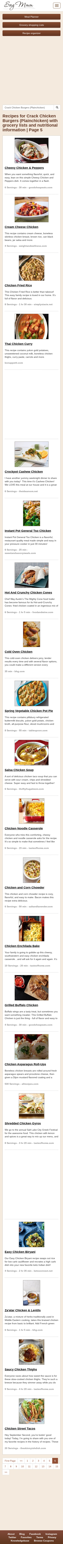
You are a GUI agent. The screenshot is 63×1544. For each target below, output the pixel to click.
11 (29, 1466)
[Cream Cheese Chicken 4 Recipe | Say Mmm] (31, 209)
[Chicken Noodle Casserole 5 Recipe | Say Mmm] (31, 811)
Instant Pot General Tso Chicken (28, 530)
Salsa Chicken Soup (19, 770)
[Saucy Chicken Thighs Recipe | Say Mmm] (31, 1352)
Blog (22, 1534)
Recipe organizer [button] (32, 33)
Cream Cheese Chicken (21, 227)
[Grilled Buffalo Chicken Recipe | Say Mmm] (31, 987)
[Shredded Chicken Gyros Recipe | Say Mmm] (31, 1106)
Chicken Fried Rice (18, 285)
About (11, 1534)
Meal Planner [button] (32, 16)
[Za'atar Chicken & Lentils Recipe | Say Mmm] (31, 1293)
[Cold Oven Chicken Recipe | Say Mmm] (31, 634)
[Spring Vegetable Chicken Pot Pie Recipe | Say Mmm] (31, 693)
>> (6, 1472)
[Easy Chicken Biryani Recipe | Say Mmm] (31, 1234)
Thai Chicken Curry (18, 344)
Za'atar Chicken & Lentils (23, 1310)
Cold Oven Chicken (18, 651)
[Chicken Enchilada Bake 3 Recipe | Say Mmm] (31, 928)
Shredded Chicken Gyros (23, 1123)
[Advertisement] (31, 69)
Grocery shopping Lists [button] (31, 25)
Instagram (51, 1534)
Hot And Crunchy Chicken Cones (28, 592)
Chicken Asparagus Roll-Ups (25, 1064)
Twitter (12, 1537)
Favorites (26, 1537)
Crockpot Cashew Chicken (24, 471)
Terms (39, 1537)
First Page (10, 1460)
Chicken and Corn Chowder (24, 887)
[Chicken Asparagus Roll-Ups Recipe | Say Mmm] (31, 1047)
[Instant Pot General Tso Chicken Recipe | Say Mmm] (31, 513)
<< (21, 1460)
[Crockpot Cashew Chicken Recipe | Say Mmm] (31, 454)
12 (36, 1466)
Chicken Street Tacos (20, 1428)
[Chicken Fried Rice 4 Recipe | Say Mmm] (31, 268)
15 (56, 1466)
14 (50, 1466)
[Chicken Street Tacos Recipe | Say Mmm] (31, 1411)
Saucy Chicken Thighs (21, 1369)
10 (22, 1466)
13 (43, 1466)
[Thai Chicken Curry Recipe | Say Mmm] (31, 326)
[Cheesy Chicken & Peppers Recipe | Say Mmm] (31, 150)
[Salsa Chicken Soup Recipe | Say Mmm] (31, 752)
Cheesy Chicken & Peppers (24, 168)
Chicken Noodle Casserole (24, 828)
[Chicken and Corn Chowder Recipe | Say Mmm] (31, 870)
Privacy (52, 1537)
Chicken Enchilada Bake (22, 946)
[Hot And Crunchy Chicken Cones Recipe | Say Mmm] (31, 575)
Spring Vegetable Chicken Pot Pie (29, 711)
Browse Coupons (44, 1540)
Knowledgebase (20, 1540)
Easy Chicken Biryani (20, 1252)
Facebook (35, 1534)
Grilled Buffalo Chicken (21, 1005)
